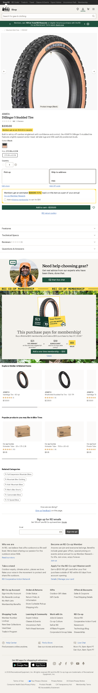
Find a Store (47, 643)
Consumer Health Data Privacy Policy (21, 684)
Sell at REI (54, 625)
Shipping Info (32, 607)
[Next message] (84, 24)
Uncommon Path (33, 625)
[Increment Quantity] (15, 164)
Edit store (6, 186)
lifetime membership (20, 200)
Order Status (31, 593)
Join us (54, 560)
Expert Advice (32, 618)
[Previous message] (10, 24)
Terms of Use (18, 681)
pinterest (72, 663)
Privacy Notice (56, 681)
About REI (78, 618)
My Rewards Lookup (11, 597)
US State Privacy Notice (76, 681)
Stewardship (79, 632)
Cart (88, 9)
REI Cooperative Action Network (16, 579)
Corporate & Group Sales (61, 632)
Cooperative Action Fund (85, 621)
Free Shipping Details (83, 597)
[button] (49, 71)
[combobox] (49, 16)
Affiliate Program (57, 628)
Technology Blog (81, 628)
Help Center (11, 643)
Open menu (93, 9)
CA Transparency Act (64, 684)
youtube (78, 663)
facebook (66, 663)
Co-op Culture (56, 621)
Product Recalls (45, 684)
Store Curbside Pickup (36, 604)
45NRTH (6, 114)
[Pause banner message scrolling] (87, 24)
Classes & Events (33, 621)
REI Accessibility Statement (49, 688)
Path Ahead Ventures (35, 628)
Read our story (8, 557)
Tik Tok (60, 663)
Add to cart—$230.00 (46, 207)
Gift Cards (54, 597)
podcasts (83, 663)
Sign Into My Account (11, 593)
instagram (54, 663)
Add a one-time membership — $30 (49, 351)
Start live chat (58, 280)
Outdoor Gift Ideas (58, 593)
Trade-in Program (9, 631)
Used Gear (6, 628)
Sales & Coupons (81, 593)
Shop (14, 9)
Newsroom (79, 625)
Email (21, 527)
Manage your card (66, 579)
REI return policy (49, 213)
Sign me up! (72, 531)
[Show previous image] (4, 71)
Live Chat (82, 643)
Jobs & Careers (56, 618)
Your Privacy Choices (39, 681)
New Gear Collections (11, 624)
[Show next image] (94, 71)
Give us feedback (43, 510)
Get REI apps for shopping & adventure (29, 660)
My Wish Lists (8, 600)
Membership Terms (83, 684)
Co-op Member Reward (14, 196)
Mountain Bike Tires (12, 30)
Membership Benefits (11, 604)
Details (64, 522)
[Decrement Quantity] (4, 164)
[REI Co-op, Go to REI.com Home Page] (6, 9)
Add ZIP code (54, 186)
